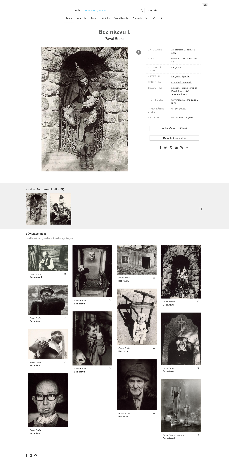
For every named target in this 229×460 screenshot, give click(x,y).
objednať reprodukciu (175, 138)
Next (201, 209)
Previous (28, 209)
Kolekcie (81, 18)
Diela (69, 18)
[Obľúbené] (161, 18)
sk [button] (205, 4)
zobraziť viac (180, 94)
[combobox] (114, 10)
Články (106, 18)
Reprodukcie (140, 18)
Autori (94, 18)
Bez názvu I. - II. (179, 117)
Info (154, 18)
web (77, 10)
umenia (152, 10)
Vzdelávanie (121, 18)
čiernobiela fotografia (181, 82)
